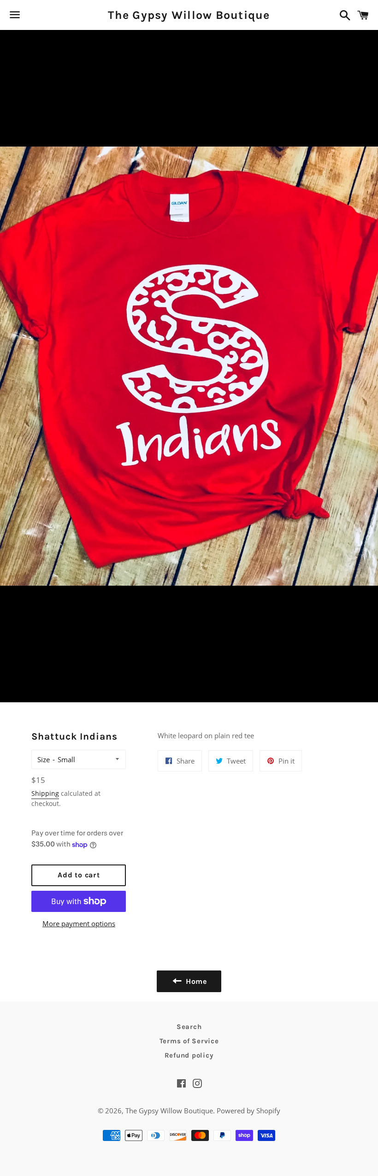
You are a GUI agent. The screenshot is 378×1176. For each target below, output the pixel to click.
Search (189, 1027)
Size (43, 759)
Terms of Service (189, 1041)
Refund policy (189, 1055)
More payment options (78, 923)
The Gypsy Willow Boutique (189, 15)
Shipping (45, 793)
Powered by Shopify (248, 1110)
